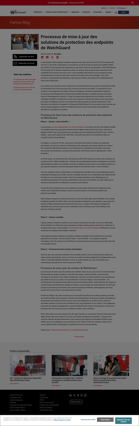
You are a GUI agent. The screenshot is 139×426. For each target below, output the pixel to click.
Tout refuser (105, 420)
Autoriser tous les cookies (123, 421)
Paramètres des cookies (88, 419)
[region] (69, 420)
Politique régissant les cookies (62, 420)
